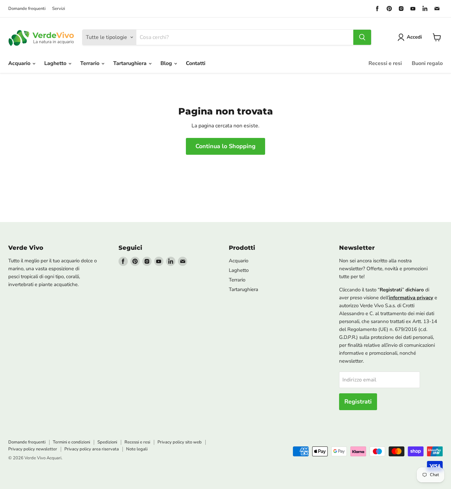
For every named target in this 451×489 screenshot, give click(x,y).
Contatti (195, 63)
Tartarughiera (130, 63)
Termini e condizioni (71, 442)
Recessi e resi (385, 63)
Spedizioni (107, 442)
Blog (166, 63)
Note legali (137, 449)
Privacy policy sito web (179, 442)
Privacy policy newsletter (32, 449)
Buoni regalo (427, 63)
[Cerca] (362, 37)
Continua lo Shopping (225, 146)
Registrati (358, 402)
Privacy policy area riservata (91, 449)
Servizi (58, 8)
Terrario (90, 63)
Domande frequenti (27, 8)
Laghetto (56, 63)
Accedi (414, 37)
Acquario (20, 63)
